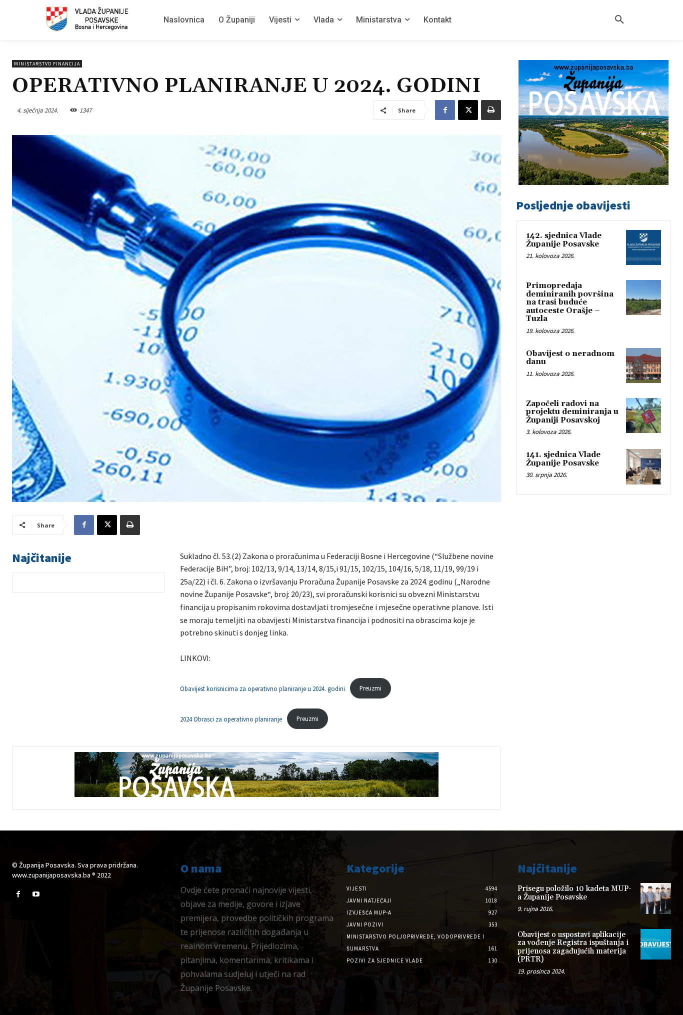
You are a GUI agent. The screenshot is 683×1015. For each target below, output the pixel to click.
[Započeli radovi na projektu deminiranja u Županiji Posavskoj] (643, 415)
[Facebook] (445, 110)
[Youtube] (36, 894)
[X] (468, 110)
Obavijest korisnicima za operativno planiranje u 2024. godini (262, 688)
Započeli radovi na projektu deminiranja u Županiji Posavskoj (572, 412)
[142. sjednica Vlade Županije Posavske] (643, 247)
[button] (620, 20)
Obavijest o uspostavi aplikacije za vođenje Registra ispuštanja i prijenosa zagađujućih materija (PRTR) (573, 947)
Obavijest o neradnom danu (570, 358)
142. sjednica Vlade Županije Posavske (564, 240)
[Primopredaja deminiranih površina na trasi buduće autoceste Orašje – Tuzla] (643, 297)
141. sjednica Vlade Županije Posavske (563, 459)
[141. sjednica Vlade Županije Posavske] (643, 466)
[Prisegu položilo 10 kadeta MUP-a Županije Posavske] (655, 898)
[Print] (491, 110)
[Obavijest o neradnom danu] (643, 365)
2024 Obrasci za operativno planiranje (231, 718)
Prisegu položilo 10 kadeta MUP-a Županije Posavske (575, 893)
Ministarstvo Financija (47, 63)
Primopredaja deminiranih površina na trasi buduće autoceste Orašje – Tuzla (570, 302)
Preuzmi (371, 688)
